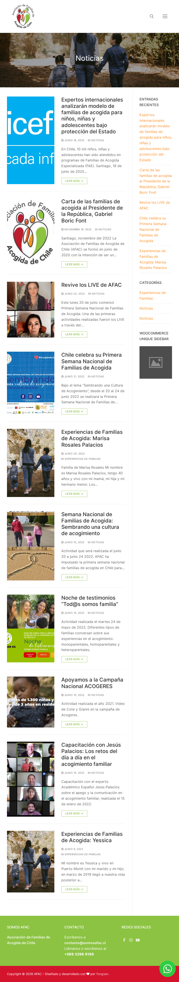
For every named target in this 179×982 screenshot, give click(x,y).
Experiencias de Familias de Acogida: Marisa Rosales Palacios (92, 438)
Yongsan (102, 974)
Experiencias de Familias (82, 458)
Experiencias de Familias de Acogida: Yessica (92, 837)
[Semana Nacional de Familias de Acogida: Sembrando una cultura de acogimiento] (30, 545)
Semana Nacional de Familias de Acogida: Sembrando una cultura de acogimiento (90, 524)
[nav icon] (165, 16)
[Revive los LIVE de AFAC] (30, 310)
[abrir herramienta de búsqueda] (152, 16)
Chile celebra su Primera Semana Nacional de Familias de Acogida (91, 361)
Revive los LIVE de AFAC (91, 285)
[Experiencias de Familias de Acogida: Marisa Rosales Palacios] (30, 463)
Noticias (97, 140)
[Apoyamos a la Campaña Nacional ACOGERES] (30, 702)
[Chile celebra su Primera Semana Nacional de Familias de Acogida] (30, 383)
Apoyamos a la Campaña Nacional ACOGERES (92, 683)
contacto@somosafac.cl (85, 943)
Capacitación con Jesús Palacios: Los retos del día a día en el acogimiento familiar (91, 754)
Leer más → (74, 181)
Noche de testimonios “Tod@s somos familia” (89, 601)
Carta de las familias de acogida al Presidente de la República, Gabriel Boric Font (92, 211)
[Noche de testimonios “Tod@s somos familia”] (30, 628)
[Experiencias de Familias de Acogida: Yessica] (30, 861)
